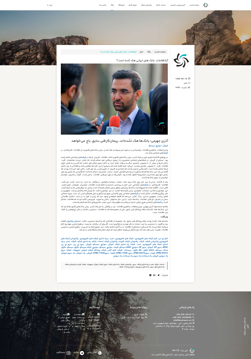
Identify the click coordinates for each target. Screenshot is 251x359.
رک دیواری (117, 255)
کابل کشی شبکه (109, 250)
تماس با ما (102, 5)
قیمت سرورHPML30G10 (144, 253)
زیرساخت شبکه (124, 250)
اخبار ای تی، (163, 238)
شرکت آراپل (139, 314)
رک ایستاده (128, 255)
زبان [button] (50, 5)
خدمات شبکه (161, 5)
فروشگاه (121, 5)
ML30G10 (163, 253)
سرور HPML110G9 (124, 253)
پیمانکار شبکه (94, 250)
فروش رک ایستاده (150, 255)
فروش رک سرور (74, 253)
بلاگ (112, 5)
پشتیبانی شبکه (146, 5)
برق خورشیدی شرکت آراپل (132, 317)
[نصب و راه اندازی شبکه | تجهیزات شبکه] (191, 350)
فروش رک (87, 253)
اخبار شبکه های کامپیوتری (146, 238)
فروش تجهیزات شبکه (77, 250)
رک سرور (137, 255)
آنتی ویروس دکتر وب (177, 5)
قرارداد (121, 241)
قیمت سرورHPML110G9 (104, 253)
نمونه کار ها (133, 5)
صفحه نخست (193, 5)
